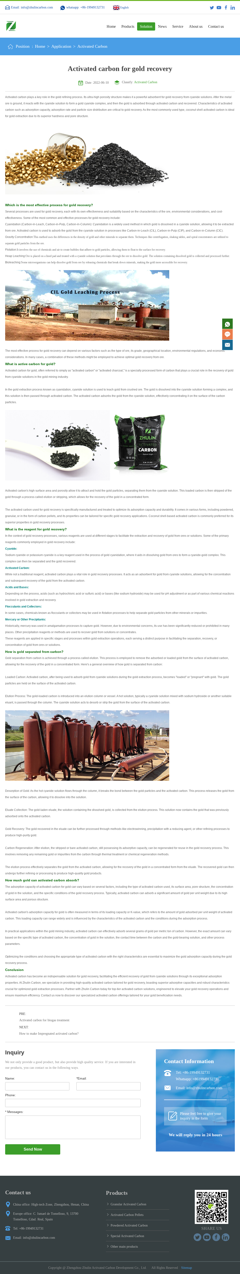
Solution (146, 26)
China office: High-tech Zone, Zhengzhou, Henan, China (51, 1204)
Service (177, 26)
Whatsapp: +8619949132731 (197, 1079)
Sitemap (186, 1268)
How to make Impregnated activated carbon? (49, 1033)
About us (195, 26)
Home (111, 26)
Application (61, 46)
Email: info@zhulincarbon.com (32, 7)
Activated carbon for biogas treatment (44, 1020)
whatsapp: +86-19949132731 (85, 7)
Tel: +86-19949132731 (193, 1072)
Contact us (216, 26)
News (162, 26)
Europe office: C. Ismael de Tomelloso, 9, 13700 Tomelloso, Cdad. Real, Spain (45, 1216)
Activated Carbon (92, 46)
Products (127, 26)
